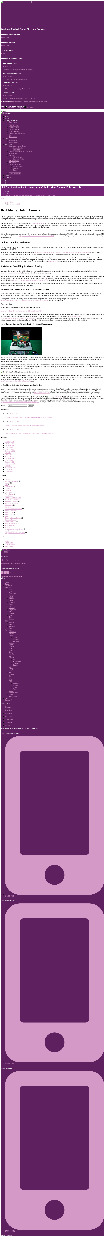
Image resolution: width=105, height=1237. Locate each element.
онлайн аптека (10, 531)
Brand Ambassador (15, 172)
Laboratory (16, 150)
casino (7, 193)
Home (7, 116)
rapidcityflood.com (56, 396)
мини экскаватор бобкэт (13, 529)
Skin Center (13, 122)
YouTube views (10, 525)
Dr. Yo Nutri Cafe (15, 164)
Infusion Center (14, 127)
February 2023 (9, 442)
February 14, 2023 (15, 414)
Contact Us (8, 177)
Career (7, 175)
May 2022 (8, 456)
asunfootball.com (38, 223)
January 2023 (9, 443)
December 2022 (10, 445)
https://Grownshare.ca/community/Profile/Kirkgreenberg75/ (20, 402)
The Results (13, 153)
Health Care (9, 496)
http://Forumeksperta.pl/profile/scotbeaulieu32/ (16, 381)
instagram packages (11, 503)
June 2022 (8, 455)
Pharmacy (12, 124)
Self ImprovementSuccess (13, 509)
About (7, 118)
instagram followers (11, 501)
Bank (6, 139)
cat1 (6, 485)
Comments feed (10, 544)
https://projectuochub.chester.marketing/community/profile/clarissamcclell (24, 300)
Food (15, 170)
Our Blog (8, 507)
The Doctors (13, 137)
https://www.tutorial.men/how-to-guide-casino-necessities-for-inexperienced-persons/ (62, 252)
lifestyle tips (9, 505)
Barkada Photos (18, 166)
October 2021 (9, 462)
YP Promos (12, 162)
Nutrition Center (14, 129)
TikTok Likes (9, 512)
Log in (7, 541)
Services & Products (11, 120)
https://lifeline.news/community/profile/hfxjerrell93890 (31, 280)
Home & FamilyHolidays (13, 498)
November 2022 (10, 447)
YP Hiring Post (14, 161)
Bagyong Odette (18, 159)
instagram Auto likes (11, 499)
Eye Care (8, 492)
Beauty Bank (13, 140)
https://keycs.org (53, 261)
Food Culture (9, 494)
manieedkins (9, 202)
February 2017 (9, 471)
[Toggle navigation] (9, 113)
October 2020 (9, 469)
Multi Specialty (14, 131)
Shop (10, 135)
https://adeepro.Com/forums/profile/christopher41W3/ (36, 236)
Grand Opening (18, 148)
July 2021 (8, 466)
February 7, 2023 (14, 422)
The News (8, 144)
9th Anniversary (18, 157)
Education (8, 490)
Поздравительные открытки (15, 533)
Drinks (15, 168)
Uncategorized (9, 522)
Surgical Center (14, 126)
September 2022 (10, 451)
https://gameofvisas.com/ (42, 393)
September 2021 (10, 464)
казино (7, 527)
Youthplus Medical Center (17, 146)
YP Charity (12, 155)
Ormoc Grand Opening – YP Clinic (20, 151)
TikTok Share (9, 514)
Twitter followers (10, 520)
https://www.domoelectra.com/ (11, 273)
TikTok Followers (11, 510)
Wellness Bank (14, 142)
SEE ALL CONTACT (6, 1235)
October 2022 (9, 449)
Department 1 (9, 487)
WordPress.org (9, 546)
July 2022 (8, 453)
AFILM (7, 479)
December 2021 (10, 458)
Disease (7, 488)
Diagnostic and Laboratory (17, 133)
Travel (7, 516)
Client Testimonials (15, 174)
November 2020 (10, 467)
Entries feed (9, 543)
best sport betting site (11, 481)
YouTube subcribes (11, 523)
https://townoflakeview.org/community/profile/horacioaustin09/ (21, 311)
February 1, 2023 (14, 430)
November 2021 (10, 460)
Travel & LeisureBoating (13, 518)
